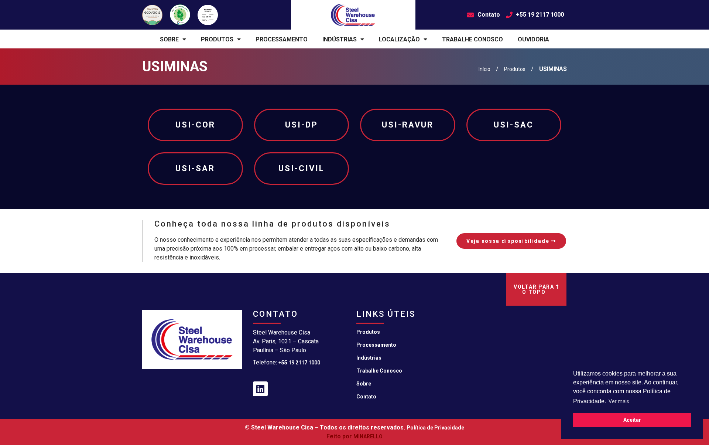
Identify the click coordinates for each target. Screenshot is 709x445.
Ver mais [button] (619, 401)
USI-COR (195, 124)
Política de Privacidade (435, 428)
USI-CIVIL (301, 168)
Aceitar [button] (632, 420)
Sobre (363, 384)
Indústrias (368, 358)
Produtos (368, 332)
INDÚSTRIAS (339, 39)
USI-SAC (514, 124)
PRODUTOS (217, 39)
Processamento (376, 345)
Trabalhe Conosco (379, 371)
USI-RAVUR (408, 124)
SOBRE (169, 39)
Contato (366, 397)
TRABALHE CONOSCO (472, 39)
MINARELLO (368, 436)
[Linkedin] (260, 388)
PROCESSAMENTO (282, 39)
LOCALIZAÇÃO (399, 39)
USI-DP (301, 124)
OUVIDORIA (533, 39)
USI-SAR (195, 168)
